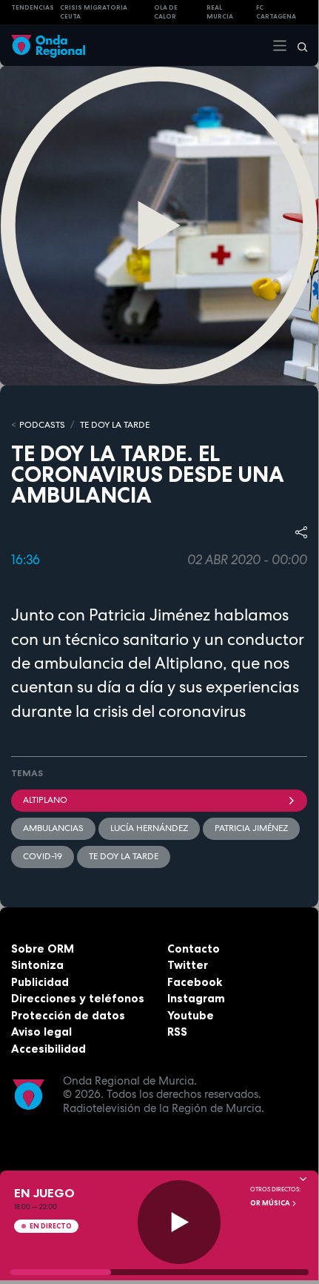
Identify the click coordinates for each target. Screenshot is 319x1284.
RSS (177, 1032)
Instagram (196, 998)
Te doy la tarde (115, 425)
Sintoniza (37, 965)
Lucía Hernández (149, 828)
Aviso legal (41, 1032)
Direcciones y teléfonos (77, 998)
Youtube (190, 1015)
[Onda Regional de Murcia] (48, 45)
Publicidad (40, 982)
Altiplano (45, 800)
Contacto (193, 949)
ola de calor (166, 12)
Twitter (187, 965)
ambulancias (53, 828)
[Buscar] (297, 45)
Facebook (194, 982)
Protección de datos (68, 1015)
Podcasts (42, 425)
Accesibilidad (48, 1049)
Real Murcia (219, 12)
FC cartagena (276, 12)
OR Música (271, 1203)
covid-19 (42, 856)
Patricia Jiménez (251, 828)
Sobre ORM (42, 949)
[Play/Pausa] (179, 1222)
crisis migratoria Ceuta (93, 12)
